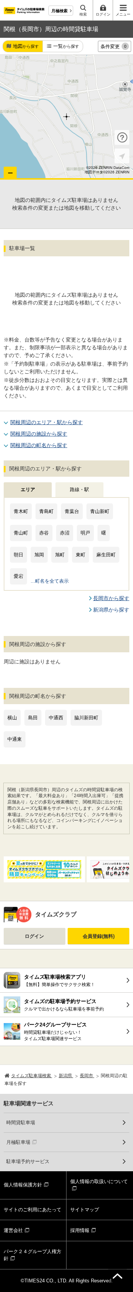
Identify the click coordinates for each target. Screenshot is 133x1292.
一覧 (66, 46)
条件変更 (113, 46)
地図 (26, 46)
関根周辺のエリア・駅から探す (46, 422)
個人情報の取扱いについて (99, 1181)
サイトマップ (84, 1209)
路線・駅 (79, 489)
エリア (28, 489)
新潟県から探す (111, 610)
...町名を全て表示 (50, 581)
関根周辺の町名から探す (38, 445)
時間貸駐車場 (20, 1122)
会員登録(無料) (99, 936)
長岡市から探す (111, 598)
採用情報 (79, 1230)
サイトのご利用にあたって (32, 1209)
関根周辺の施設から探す (38, 434)
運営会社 (13, 1230)
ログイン (34, 936)
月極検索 (59, 11)
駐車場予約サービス (28, 1161)
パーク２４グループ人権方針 (32, 1255)
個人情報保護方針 (23, 1185)
